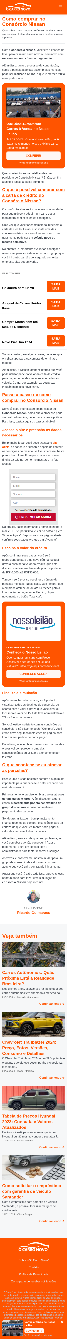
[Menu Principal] (60, 7)
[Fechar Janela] (62, 1322)
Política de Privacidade (33, 1274)
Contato (34, 1267)
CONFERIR (33, 155)
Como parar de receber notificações (33, 1281)
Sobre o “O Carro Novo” (34, 1260)
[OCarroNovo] (18, 6)
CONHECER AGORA (33, 673)
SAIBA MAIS (55, 286)
